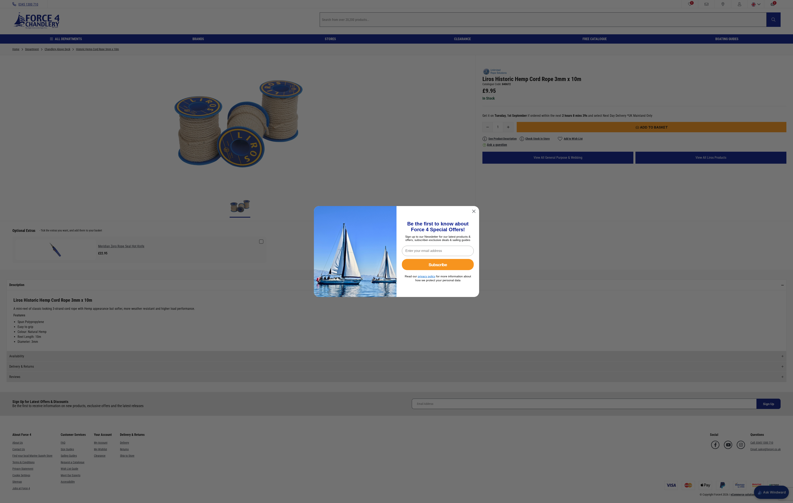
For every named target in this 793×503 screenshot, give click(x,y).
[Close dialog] (473, 211)
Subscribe (438, 264)
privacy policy (426, 276)
